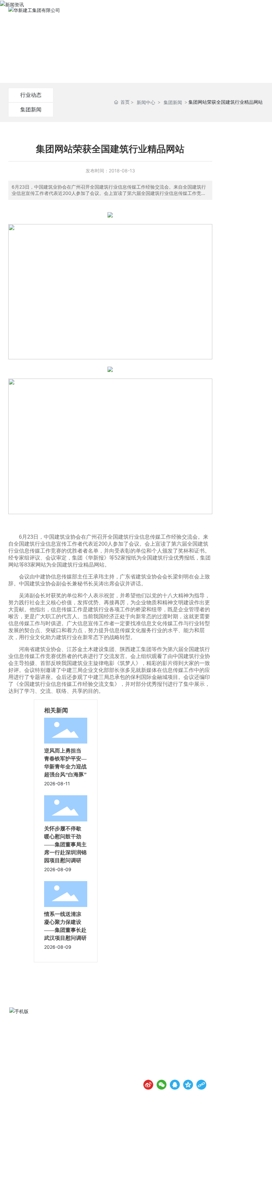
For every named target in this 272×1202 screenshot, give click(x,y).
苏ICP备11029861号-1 (142, 1189)
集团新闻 (30, 109)
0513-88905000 (175, 1044)
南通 (215, 1189)
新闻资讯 (136, 48)
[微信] (162, 1085)
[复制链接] (201, 1085)
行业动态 (30, 94)
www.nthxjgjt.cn (174, 1053)
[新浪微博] (148, 1085)
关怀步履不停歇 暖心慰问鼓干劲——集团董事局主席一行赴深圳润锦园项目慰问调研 (65, 844)
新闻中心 (146, 102)
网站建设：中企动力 (191, 1189)
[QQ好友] (175, 1085)
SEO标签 (232, 1189)
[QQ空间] (188, 1085)
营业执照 (253, 1189)
